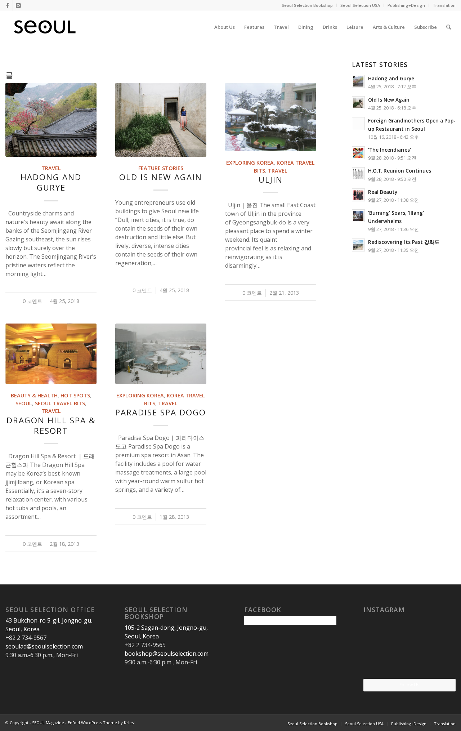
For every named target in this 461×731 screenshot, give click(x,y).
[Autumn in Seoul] (409, 663)
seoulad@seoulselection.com (44, 646)
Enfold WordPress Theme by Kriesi (101, 722)
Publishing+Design (406, 5)
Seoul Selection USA (360, 5)
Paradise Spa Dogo (160, 412)
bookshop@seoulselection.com (167, 654)
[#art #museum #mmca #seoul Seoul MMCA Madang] (441, 663)
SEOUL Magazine (48, 722)
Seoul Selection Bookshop (307, 5)
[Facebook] (7, 5)
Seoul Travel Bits (60, 403)
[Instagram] (18, 5)
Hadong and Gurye (51, 182)
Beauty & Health (34, 395)
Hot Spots (75, 395)
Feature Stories (160, 168)
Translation (444, 5)
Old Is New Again (160, 177)
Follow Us (409, 685)
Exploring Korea (250, 162)
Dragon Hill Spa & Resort (51, 425)
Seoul (23, 403)
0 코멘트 (32, 301)
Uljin (271, 179)
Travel (51, 168)
